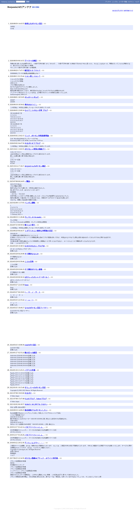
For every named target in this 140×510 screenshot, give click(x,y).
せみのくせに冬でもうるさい (36, 404)
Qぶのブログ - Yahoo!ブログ (36, 399)
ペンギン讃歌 (30, 203)
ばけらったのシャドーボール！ (37, 277)
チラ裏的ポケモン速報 (33, 269)
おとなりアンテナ (117, 10)
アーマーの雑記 (31, 61)
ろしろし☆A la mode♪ (33, 217)
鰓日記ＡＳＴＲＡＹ (32, 70)
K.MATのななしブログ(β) (35, 246)
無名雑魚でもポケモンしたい (36, 410)
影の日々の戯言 (31, 353)
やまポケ (28, 393)
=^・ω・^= (29, 300)
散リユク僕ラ (30, 225)
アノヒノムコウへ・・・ (34, 443)
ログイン (131, 2)
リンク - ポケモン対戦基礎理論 (37, 136)
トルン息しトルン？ (32, 76)
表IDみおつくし (31, 104)
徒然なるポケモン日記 (33, 23)
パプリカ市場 (30, 370)
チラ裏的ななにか (32, 254)
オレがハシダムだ (32, 97)
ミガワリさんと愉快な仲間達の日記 (39, 231)
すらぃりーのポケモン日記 (35, 387)
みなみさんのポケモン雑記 (35, 166)
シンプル (115, 2)
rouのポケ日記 (30, 345)
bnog (26, 285)
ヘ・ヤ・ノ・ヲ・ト (32, 292)
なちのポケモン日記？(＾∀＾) (36, 308)
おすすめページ (128, 10)
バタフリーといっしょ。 (34, 427)
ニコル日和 (29, 261)
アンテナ (108, 2)
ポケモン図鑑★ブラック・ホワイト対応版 (41, 458)
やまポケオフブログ (32, 143)
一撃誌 (27, 181)
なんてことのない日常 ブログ (36, 110)
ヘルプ (137, 2)
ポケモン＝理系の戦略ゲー (35, 149)
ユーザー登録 (123, 2)
